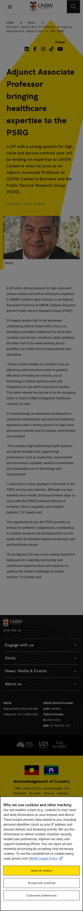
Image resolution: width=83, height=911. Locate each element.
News (31, 22)
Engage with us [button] (19, 645)
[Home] (41, 7)
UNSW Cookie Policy (46, 858)
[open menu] (9, 6)
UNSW (9, 22)
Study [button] (10, 658)
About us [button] (13, 684)
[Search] (73, 6)
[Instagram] (43, 49)
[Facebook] (35, 49)
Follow (60, 42)
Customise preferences (41, 895)
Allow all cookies (41, 870)
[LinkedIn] (27, 49)
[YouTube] (59, 49)
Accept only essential (41, 882)
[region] (41, 853)
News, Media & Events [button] (26, 671)
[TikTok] (51, 49)
